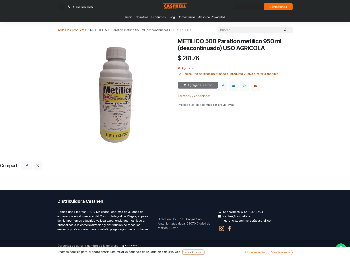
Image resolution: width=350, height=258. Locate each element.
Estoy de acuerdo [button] (280, 252)
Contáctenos (278, 7)
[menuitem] (129, 17)
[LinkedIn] (233, 85)
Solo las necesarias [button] (254, 252)
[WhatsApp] (244, 85)
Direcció (164, 219)
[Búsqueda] (285, 30)
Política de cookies (193, 252)
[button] (61, 7)
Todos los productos (71, 30)
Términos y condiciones (194, 96)
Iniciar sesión (249, 7)
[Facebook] (222, 85)
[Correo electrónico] (255, 85)
